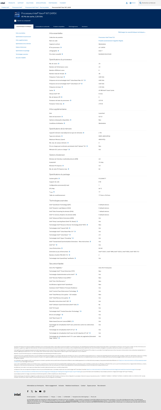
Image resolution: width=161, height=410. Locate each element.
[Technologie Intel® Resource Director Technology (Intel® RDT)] (87, 225)
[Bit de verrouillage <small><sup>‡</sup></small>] (62, 314)
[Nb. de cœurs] (59, 63)
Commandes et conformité (42, 26)
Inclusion (61, 385)
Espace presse (91, 385)
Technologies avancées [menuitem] (22, 54)
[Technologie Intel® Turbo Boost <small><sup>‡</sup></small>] (70, 235)
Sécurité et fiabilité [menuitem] (21, 57)
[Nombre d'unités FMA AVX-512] (69, 255)
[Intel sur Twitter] (32, 391)
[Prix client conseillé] (62, 54)
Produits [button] (12, 3)
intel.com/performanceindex (72, 400)
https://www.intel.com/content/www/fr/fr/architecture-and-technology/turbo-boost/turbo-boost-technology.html (111, 369)
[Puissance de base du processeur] (71, 100)
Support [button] (21, 3)
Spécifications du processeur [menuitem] (23, 36)
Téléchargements (73, 26)
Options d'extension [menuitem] (21, 47)
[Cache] (54, 90)
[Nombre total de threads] (65, 73)
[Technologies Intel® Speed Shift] (70, 228)
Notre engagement (51, 385)
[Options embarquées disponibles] (71, 120)
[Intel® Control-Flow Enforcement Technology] (77, 291)
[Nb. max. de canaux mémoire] (68, 143)
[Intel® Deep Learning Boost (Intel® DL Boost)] (77, 221)
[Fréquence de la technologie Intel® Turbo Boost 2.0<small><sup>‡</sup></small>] (82, 83)
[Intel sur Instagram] (44, 391)
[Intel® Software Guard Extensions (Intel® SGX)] (78, 304)
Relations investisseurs (72, 385)
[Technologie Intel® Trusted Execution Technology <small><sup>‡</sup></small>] (81, 311)
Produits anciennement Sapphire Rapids (111, 41)
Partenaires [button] (53, 3)
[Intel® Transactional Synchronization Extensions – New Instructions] (90, 241)
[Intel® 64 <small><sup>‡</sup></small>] (57, 245)
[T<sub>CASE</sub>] (54, 192)
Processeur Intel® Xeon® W (107, 37)
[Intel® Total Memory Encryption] (69, 298)
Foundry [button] (63, 3)
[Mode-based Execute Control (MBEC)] (73, 321)
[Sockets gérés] (59, 178)
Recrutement (101, 385)
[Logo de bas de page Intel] (17, 394)
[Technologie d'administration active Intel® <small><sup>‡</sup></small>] (76, 274)
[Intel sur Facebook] (27, 391)
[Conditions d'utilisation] (64, 123)
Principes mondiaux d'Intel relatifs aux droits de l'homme (57, 402)
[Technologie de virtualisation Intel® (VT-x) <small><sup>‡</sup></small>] (76, 329)
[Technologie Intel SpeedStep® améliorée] (75, 258)
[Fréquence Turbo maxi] (64, 77)
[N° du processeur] (61, 47)
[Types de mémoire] (62, 136)
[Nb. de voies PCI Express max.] (68, 169)
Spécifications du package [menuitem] (22, 50)
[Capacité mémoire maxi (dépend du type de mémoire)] (83, 132)
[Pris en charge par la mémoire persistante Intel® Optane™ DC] (87, 146)
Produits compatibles (59, 26)
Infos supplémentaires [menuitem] (22, 40)
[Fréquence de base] (62, 87)
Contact (83, 385)
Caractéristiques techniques (23, 26)
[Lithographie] (58, 51)
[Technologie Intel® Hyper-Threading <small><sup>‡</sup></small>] (73, 238)
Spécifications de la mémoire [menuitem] (23, 43)
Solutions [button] (29, 3)
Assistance (85, 26)
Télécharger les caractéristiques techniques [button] (131, 32)
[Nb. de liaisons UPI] (62, 97)
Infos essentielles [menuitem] (20, 33)
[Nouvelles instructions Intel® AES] (70, 301)
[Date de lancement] (62, 116)
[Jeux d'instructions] (62, 248)
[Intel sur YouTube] (40, 391)
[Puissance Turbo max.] (63, 104)
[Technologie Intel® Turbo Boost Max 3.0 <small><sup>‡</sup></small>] (75, 231)
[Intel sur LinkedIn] (36, 391)
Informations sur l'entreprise (35, 385)
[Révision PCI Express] (63, 165)
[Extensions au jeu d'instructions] (69, 251)
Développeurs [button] (41, 3)
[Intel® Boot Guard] (61, 318)
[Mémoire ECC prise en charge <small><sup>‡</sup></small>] (69, 149)
